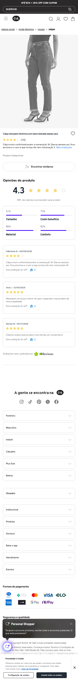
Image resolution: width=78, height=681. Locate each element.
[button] (51, 19)
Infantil (9, 439)
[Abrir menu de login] (58, 19)
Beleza (9, 475)
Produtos (10, 521)
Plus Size (10, 463)
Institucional (12, 509)
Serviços (10, 533)
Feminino (10, 415)
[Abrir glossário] (43, 493)
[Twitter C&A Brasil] (48, 402)
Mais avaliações (64, 147)
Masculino (11, 427)
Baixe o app (11, 545)
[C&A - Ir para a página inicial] (16, 18)
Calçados (10, 451)
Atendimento (12, 557)
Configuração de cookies (18, 675)
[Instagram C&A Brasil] (21, 402)
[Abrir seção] (45, 416)
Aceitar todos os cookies (51, 675)
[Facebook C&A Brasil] (56, 402)
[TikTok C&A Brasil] (30, 402)
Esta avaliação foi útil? (16, 270)
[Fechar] (74, 668)
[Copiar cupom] (70, 9)
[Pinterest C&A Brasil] (39, 402)
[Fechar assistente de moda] (71, 623)
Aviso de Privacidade (29, 669)
